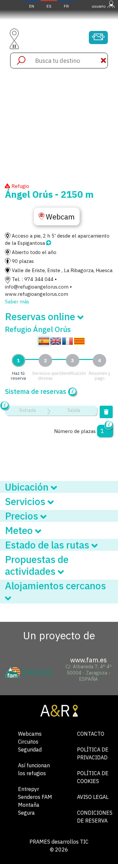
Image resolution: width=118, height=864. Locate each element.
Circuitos (28, 741)
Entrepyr (28, 789)
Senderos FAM (35, 797)
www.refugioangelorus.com (36, 294)
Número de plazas (75, 431)
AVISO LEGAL (92, 797)
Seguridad (30, 749)
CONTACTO (90, 733)
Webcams (30, 733)
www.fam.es (88, 659)
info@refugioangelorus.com (37, 287)
